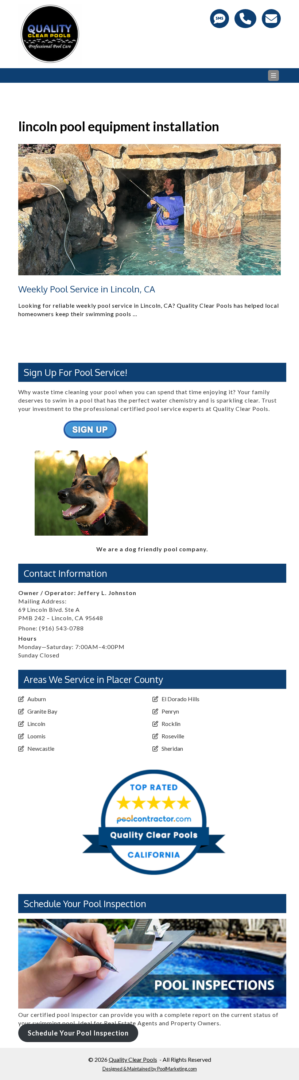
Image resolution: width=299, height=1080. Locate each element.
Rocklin (171, 723)
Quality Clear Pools (133, 1059)
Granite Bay (42, 711)
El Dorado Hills (180, 698)
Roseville (173, 736)
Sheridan (172, 748)
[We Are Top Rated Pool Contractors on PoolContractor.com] (152, 760)
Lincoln (36, 723)
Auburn (36, 698)
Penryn (170, 711)
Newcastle (40, 748)
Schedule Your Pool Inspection (78, 1033)
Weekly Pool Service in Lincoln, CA (86, 289)
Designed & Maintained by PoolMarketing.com (149, 1069)
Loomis (36, 736)
